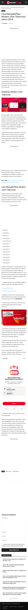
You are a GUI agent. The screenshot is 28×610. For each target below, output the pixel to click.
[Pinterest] (15, 478)
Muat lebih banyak (13, 598)
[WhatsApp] (19, 478)
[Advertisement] (14, 43)
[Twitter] (12, 478)
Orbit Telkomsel (15, 471)
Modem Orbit (8, 471)
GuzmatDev (5, 23)
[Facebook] (8, 478)
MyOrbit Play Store (8, 288)
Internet (7, 7)
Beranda (3, 7)
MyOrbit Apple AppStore (9, 291)
